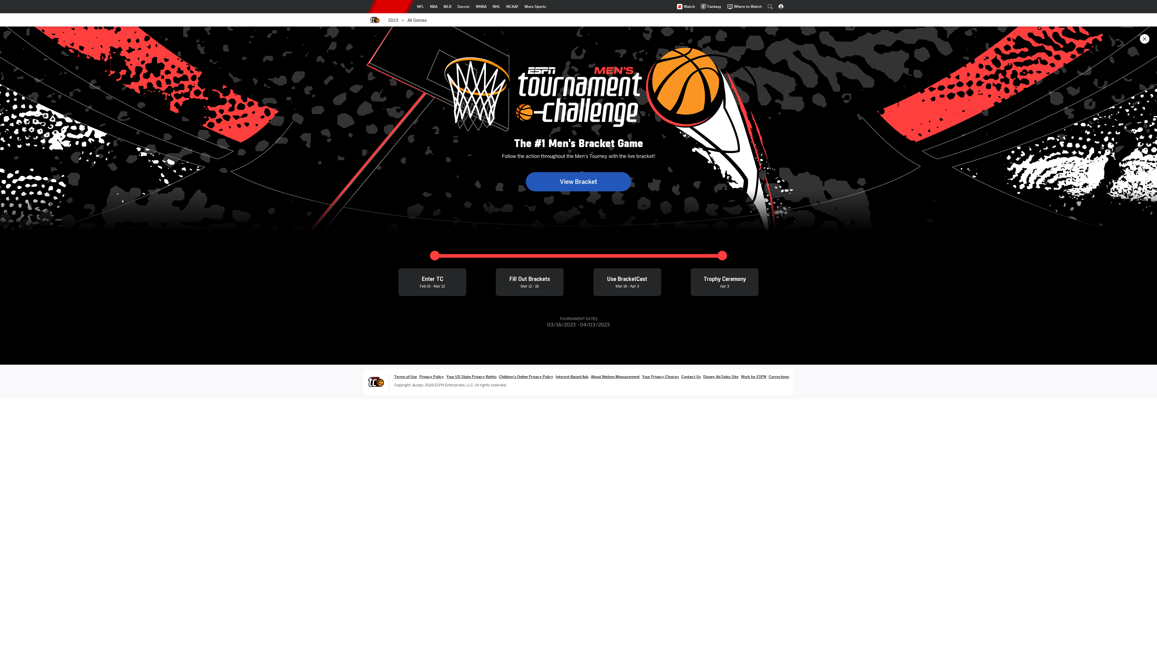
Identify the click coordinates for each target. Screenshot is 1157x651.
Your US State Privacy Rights (471, 376)
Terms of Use (405, 376)
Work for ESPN (753, 376)
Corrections (779, 376)
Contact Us (691, 376)
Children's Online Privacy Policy (526, 376)
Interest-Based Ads (572, 376)
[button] (770, 6)
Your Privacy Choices (660, 376)
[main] (578, 339)
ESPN (390, 6)
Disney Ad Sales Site (720, 376)
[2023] (403, 20)
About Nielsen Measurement (615, 376)
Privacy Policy (431, 376)
